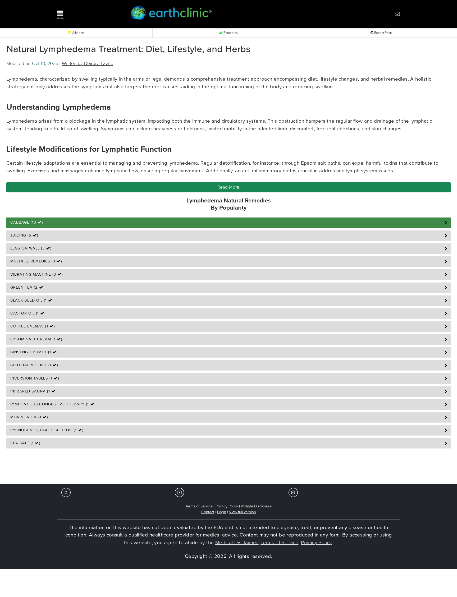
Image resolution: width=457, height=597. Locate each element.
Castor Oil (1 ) (28, 313)
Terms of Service (199, 506)
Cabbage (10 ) (26, 222)
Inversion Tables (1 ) (34, 378)
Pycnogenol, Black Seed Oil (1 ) (47, 430)
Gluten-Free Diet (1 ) (34, 365)
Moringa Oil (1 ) (29, 417)
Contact (207, 512)
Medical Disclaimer (236, 542)
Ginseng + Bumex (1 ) (34, 352)
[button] (85, 13)
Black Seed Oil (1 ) (32, 300)
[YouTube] (179, 492)
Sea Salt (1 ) (25, 443)
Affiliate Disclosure (256, 506)
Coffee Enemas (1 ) (32, 326)
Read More (228, 187)
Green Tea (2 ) (27, 287)
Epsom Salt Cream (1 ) (36, 339)
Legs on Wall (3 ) (31, 248)
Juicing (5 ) (24, 235)
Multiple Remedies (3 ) (36, 261)
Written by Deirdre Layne (87, 63)
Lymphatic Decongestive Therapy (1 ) (53, 404)
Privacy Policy (227, 506)
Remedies (230, 33)
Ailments (78, 33)
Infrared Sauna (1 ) (33, 391)
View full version (242, 512)
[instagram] (293, 492)
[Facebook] (66, 492)
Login (221, 512)
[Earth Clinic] (214, 13)
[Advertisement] (228, 468)
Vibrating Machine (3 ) (36, 274)
